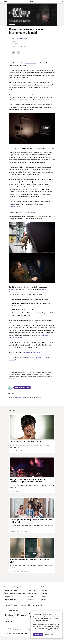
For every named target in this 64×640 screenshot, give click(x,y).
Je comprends (38, 634)
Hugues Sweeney (13, 374)
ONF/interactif (23, 376)
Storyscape (13, 289)
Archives (43, 599)
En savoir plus (49, 634)
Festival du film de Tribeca (31, 352)
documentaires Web (23, 372)
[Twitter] (18, 52)
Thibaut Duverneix (13, 379)
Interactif (14, 41)
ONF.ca (43, 587)
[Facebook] (13, 52)
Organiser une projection (11, 599)
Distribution (44, 593)
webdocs (21, 379)
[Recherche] (62, 2)
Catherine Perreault (21, 38)
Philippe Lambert (32, 376)
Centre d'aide (32, 590)
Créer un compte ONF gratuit (12, 587)
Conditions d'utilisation (27, 629)
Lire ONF (5, 1)
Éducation (44, 596)
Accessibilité (7, 629)
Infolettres (31, 599)
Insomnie (28, 374)
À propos (31, 587)
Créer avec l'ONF (9, 596)
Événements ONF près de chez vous (14, 593)
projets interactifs (41, 376)
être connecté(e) (19, 397)
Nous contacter (32, 593)
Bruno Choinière (13, 372)
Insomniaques (21, 374)
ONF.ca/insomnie (30, 63)
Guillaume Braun (46, 372)
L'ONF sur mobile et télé (11, 610)
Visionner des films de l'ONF (12, 590)
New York (17, 376)
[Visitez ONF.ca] (34, 1)
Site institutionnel (17, 629)
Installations (35, 374)
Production (44, 590)
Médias (30, 596)
